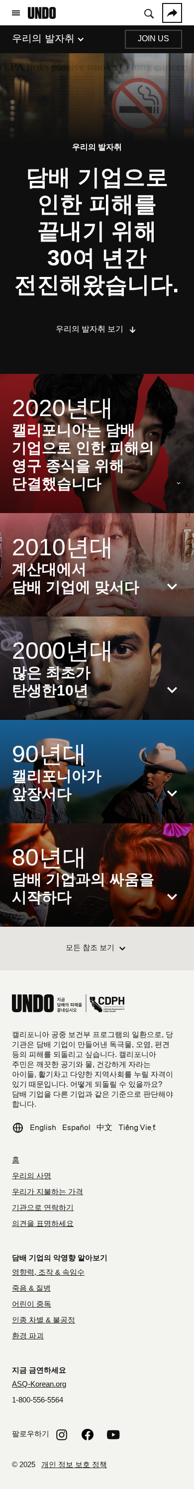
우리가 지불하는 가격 (47, 1192)
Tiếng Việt (137, 1127)
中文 (104, 1127)
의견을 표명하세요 (43, 1224)
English (43, 1127)
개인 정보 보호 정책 (74, 1465)
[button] (16, 13)
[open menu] (16, 13)
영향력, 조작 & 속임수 (48, 1273)
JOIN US (153, 39)
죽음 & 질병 (31, 1289)
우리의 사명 (31, 1176)
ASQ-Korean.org (39, 1385)
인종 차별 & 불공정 (43, 1320)
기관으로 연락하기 (43, 1208)
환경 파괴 (28, 1336)
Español (76, 1127)
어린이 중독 (31, 1305)
